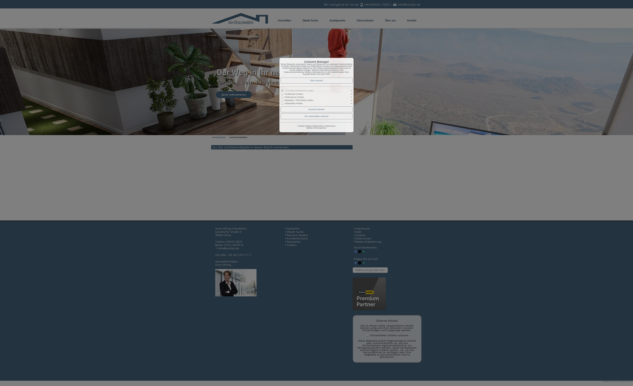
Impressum (330, 126)
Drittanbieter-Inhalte (293, 103)
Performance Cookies (294, 97)
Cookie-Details (304, 126)
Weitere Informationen (316, 128)
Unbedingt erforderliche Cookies (299, 91)
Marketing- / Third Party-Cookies (299, 100)
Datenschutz (318, 126)
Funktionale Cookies (294, 94)
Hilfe (328, 74)
